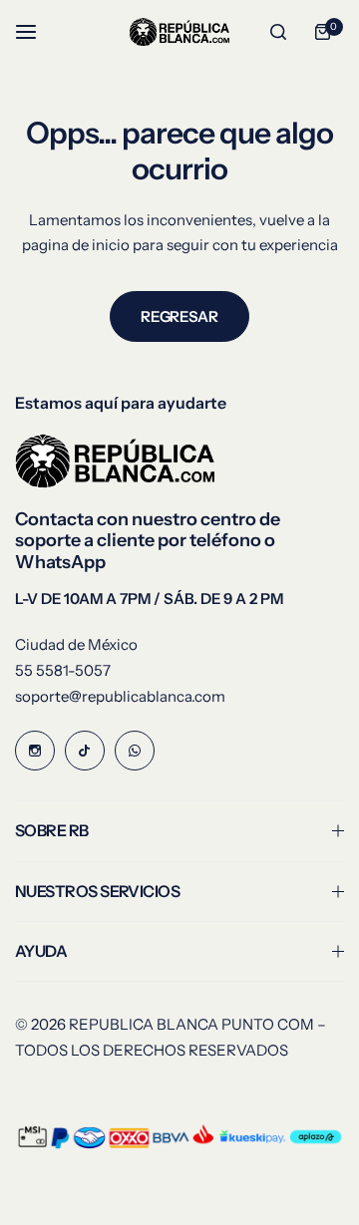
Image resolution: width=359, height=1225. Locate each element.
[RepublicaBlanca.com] (179, 31)
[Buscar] (278, 32)
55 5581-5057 (63, 670)
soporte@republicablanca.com (120, 696)
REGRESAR (179, 316)
